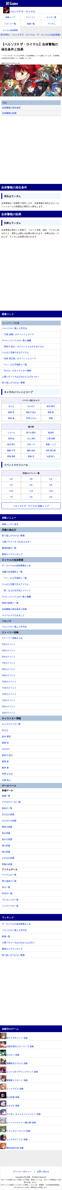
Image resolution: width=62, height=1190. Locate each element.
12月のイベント (9, 693)
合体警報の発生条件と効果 (14, 608)
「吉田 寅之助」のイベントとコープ (19, 358)
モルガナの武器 (9, 820)
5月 (31, 479)
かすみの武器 (8, 857)
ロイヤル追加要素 (10, 30)
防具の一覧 (7, 808)
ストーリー (31, 17)
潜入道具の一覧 (9, 880)
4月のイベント (8, 644)
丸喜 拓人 (51, 456)
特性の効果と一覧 (10, 602)
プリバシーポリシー (22, 1171)
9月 (50, 484)
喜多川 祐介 (31, 412)
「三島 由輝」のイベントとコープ (18, 334)
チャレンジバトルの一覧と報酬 (16, 340)
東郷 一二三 (51, 444)
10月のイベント (9, 681)
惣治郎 (51, 432)
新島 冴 (31, 456)
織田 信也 (31, 450)
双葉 (51, 418)
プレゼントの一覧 (10, 899)
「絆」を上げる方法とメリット (16, 590)
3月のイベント (8, 712)
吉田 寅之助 (51, 450)
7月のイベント (8, 662)
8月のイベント (8, 668)
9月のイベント (8, 675)
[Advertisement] (31, 150)
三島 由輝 (51, 438)
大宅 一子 (31, 444)
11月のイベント (9, 687)
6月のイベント (8, 656)
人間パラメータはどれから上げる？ (18, 942)
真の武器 (6, 845)
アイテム (51, 23)
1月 (11, 496)
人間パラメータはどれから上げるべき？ (20, 376)
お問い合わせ (43, 1171)
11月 (31, 490)
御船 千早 (11, 450)
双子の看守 (31, 432)
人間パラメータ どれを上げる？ (16, 541)
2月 (31, 496)
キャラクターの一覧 (11, 723)
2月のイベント (8, 706)
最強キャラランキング (12, 554)
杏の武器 (6, 832)
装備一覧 (31, 23)
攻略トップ (10, 17)
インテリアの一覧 (10, 905)
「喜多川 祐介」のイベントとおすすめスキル (23, 346)
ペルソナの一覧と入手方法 (14, 328)
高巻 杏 (11, 412)
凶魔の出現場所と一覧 (12, 571)
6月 (50, 479)
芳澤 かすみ (31, 418)
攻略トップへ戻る (10, 524)
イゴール (11, 432)
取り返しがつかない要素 (13, 382)
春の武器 (6, 851)
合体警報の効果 (9, 112)
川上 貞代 (31, 438)
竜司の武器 (7, 826)
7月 (11, 484)
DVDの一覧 (7, 893)
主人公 (11, 406)
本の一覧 (6, 887)
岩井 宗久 (11, 444)
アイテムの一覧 (9, 874)
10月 (11, 490)
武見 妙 (11, 438)
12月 (51, 490)
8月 (31, 484)
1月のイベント (8, 700)
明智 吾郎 (11, 456)
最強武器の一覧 (9, 547)
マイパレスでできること (13, 615)
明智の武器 (7, 864)
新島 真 (51, 412)
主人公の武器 (8, 814)
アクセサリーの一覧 (11, 801)
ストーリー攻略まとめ (12, 637)
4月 (11, 479)
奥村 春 (11, 418)
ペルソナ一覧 (10, 23)
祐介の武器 (7, 839)
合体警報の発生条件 (11, 107)
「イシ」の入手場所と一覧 (14, 364)
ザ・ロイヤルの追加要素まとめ (16, 565)
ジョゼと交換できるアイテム (15, 352)
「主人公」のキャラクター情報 (16, 370)
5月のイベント (8, 650)
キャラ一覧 (51, 17)
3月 (50, 496)
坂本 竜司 (51, 406)
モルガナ (31, 406)
